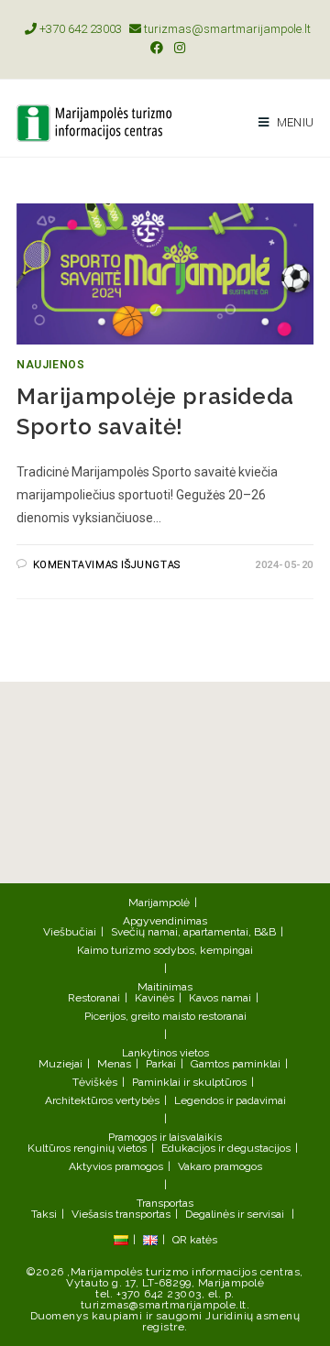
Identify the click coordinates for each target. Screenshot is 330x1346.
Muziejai (60, 1063)
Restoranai (94, 997)
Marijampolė (159, 902)
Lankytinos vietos (165, 1052)
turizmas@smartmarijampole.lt (226, 29)
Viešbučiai (69, 931)
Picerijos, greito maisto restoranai (165, 1016)
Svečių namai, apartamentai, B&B (193, 931)
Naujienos (50, 364)
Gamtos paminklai (235, 1063)
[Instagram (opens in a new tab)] (177, 47)
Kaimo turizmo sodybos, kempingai (165, 950)
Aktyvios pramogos (116, 1166)
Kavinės (154, 997)
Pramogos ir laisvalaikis (165, 1137)
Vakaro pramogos (220, 1166)
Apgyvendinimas (165, 920)
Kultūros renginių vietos (87, 1148)
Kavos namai (220, 997)
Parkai (161, 1063)
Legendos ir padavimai (230, 1100)
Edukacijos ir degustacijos (226, 1148)
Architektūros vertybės (102, 1100)
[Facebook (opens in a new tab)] (157, 47)
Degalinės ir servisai (234, 1214)
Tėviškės (94, 1082)
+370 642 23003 (79, 29)
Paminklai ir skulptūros (189, 1082)
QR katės (194, 1239)
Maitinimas (165, 986)
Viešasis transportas (121, 1214)
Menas (114, 1063)
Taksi (44, 1214)
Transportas (165, 1203)
